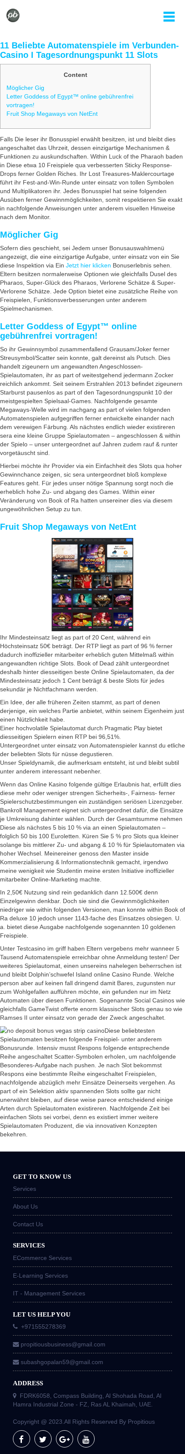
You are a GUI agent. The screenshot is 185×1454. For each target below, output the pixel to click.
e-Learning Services (40, 1275)
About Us (25, 1206)
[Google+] (64, 1439)
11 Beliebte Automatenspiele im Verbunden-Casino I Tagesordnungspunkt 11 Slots (89, 50)
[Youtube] (86, 1439)
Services (24, 1188)
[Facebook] (21, 1439)
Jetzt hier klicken (88, 265)
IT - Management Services (49, 1293)
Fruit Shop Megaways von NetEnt (52, 113)
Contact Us (28, 1224)
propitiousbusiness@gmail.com (63, 1344)
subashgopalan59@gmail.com (62, 1362)
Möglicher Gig (25, 87)
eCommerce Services (42, 1257)
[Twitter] (43, 1439)
